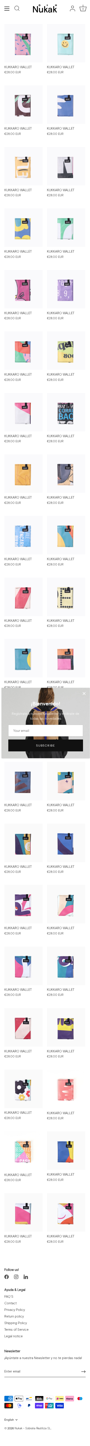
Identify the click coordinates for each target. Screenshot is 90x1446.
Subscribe (45, 745)
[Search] (17, 9)
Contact (10, 1303)
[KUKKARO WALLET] (23, 43)
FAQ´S (8, 1296)
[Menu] (7, 8)
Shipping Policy (15, 1323)
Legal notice (13, 1336)
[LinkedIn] (26, 1276)
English (9, 1419)
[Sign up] (83, 1371)
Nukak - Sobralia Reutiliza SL (33, 1428)
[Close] (84, 693)
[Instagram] (16, 1276)
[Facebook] (6, 1276)
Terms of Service (16, 1329)
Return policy (14, 1316)
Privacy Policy (14, 1310)
